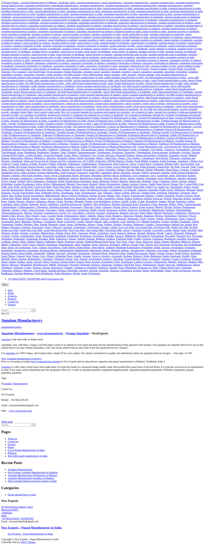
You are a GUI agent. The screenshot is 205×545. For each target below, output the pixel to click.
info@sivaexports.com (52, 279)
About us (12, 296)
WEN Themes (28, 542)
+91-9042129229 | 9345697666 (17, 518)
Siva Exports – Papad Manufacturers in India (31, 527)
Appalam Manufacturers (21, 320)
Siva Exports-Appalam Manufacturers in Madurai (33, 472)
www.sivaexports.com (20, 410)
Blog (10, 290)
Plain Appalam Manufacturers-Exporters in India (32, 481)
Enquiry (12, 304)
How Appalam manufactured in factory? (21, 358)
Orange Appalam (77, 333)
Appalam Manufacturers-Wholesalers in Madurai (32, 475)
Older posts (7, 421)
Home (11, 293)
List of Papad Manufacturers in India (26, 450)
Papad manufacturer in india (22, 494)
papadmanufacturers (11, 327)
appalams (10, 353)
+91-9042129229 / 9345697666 (24, 279)
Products (12, 299)
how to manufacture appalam (46, 361)
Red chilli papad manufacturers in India (27, 456)
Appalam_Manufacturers (15, 383)
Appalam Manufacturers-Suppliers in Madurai (31, 478)
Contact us (13, 301)
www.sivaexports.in (50, 333)
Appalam (6, 339)
